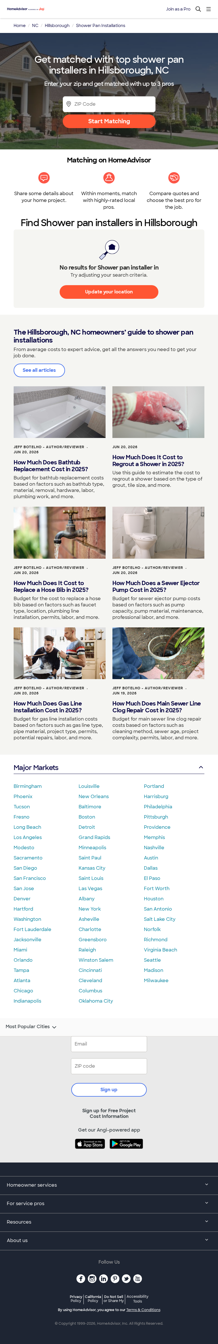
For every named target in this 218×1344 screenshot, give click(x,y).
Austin (151, 858)
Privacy (76, 1299)
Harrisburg (156, 797)
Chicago (23, 991)
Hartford (23, 909)
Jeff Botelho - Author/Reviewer (49, 447)
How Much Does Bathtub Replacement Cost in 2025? (51, 466)
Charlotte (90, 929)
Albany (87, 899)
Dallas (151, 868)
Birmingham (28, 786)
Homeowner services (32, 1185)
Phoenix (23, 797)
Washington (27, 919)
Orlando (23, 960)
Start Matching (109, 121)
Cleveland (90, 981)
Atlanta (22, 981)
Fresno (22, 817)
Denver (22, 899)
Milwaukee (156, 981)
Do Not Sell (114, 1299)
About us (17, 1240)
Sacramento (28, 858)
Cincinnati (90, 970)
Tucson (22, 807)
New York (90, 909)
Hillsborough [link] (57, 25)
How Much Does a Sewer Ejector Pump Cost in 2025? (156, 586)
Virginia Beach (160, 950)
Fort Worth (156, 889)
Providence (157, 827)
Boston (87, 817)
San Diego (25, 868)
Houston (154, 899)
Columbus (90, 991)
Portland (154, 786)
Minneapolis (92, 848)
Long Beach (27, 827)
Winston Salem (96, 960)
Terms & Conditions (143, 1310)
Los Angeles (28, 837)
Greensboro (93, 940)
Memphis (154, 837)
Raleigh (87, 950)
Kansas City (92, 868)
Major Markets (36, 767)
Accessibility (137, 1299)
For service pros (25, 1204)
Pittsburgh (156, 817)
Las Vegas (90, 889)
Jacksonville (27, 940)
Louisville (89, 786)
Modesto (24, 848)
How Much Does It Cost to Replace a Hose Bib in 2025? (51, 586)
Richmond (155, 940)
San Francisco (30, 878)
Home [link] (20, 25)
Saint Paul (90, 858)
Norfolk (152, 929)
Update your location (109, 292)
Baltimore (90, 807)
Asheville (89, 919)
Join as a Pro (178, 9)
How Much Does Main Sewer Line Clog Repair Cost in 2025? (156, 707)
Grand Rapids (94, 837)
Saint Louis (91, 878)
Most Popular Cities (28, 1027)
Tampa (21, 970)
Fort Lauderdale (32, 929)
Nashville (154, 848)
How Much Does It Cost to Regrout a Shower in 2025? (148, 461)
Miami (20, 950)
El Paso (152, 878)
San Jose (24, 889)
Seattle (152, 960)
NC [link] (35, 25)
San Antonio (158, 909)
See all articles (39, 370)
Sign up (109, 1090)
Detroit (87, 827)
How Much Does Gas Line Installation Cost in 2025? (48, 707)
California (93, 1299)
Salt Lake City (159, 919)
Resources (19, 1222)
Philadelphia (158, 807)
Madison (153, 970)
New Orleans (94, 797)
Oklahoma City (96, 1001)
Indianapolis (27, 1001)
